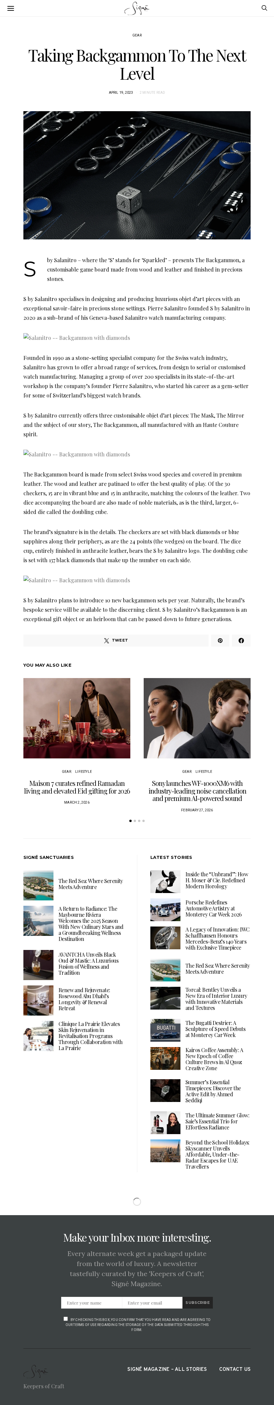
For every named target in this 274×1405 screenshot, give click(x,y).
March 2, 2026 (77, 802)
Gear (137, 35)
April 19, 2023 (121, 92)
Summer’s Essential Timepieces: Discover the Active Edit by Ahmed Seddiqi (213, 1091)
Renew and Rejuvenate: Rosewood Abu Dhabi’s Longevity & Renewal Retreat (84, 999)
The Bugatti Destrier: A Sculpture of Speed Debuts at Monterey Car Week (215, 1028)
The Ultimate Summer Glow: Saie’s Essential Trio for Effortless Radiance (217, 1121)
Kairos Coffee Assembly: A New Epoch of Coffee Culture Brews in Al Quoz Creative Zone (214, 1058)
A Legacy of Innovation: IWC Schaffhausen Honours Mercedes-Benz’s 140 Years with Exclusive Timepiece (217, 938)
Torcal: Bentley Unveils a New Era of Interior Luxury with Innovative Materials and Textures (216, 998)
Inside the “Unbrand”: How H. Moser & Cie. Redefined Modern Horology (216, 880)
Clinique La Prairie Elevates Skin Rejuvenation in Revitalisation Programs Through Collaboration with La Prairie (90, 1035)
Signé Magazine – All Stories (167, 1369)
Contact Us (235, 1369)
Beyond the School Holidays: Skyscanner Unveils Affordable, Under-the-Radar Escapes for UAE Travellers (217, 1154)
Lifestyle (83, 771)
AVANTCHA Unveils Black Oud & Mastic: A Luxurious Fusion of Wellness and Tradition (88, 963)
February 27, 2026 (197, 810)
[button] (130, 821)
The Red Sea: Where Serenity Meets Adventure (90, 883)
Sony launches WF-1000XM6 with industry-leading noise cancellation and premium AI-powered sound (197, 791)
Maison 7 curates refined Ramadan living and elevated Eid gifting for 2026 (77, 787)
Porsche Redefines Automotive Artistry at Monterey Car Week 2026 (213, 908)
